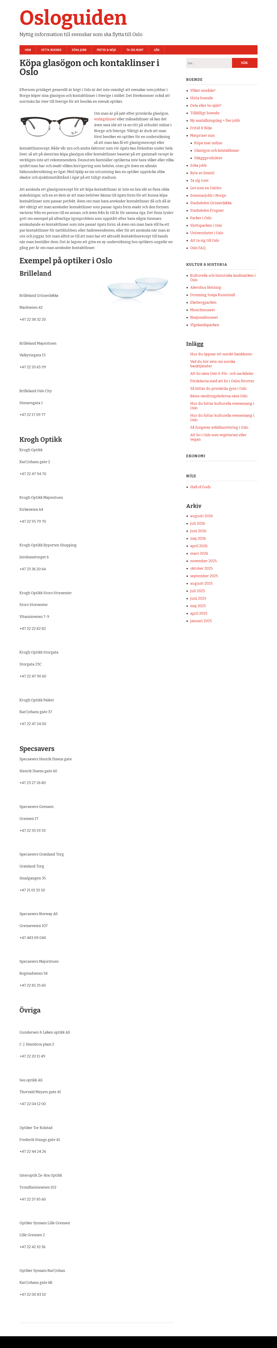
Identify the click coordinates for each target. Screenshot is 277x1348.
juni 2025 (198, 598)
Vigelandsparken (204, 325)
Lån (156, 49)
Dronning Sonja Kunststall (212, 295)
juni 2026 (198, 531)
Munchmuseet (202, 310)
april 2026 (198, 546)
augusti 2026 (201, 516)
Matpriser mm (202, 135)
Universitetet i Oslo (206, 233)
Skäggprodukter (208, 158)
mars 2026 (199, 553)
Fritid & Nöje (106, 49)
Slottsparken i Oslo (206, 225)
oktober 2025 (201, 568)
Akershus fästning (205, 287)
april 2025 (198, 613)
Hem (28, 49)
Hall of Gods (200, 487)
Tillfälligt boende (204, 113)
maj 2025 (198, 606)
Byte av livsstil (202, 173)
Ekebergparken (203, 302)
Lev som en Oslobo (205, 188)
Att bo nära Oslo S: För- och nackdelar (221, 373)
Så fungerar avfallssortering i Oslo (219, 427)
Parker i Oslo (201, 218)
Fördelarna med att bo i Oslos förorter (222, 381)
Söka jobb (79, 49)
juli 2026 (197, 523)
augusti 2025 (201, 583)
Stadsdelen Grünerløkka (211, 203)
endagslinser (105, 119)
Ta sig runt (135, 49)
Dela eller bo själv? (205, 105)
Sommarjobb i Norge (208, 195)
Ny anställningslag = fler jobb (215, 120)
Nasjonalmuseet (204, 317)
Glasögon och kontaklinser (216, 150)
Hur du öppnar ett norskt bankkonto (221, 354)
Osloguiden (73, 18)
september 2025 (204, 576)
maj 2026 (198, 538)
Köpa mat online (208, 143)
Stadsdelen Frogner (207, 210)
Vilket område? (202, 90)
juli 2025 (197, 591)
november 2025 (203, 561)
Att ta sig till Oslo (204, 240)
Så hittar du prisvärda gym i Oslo (218, 388)
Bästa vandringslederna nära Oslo (218, 396)
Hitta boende (51, 49)
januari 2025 (201, 621)
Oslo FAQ (198, 248)
